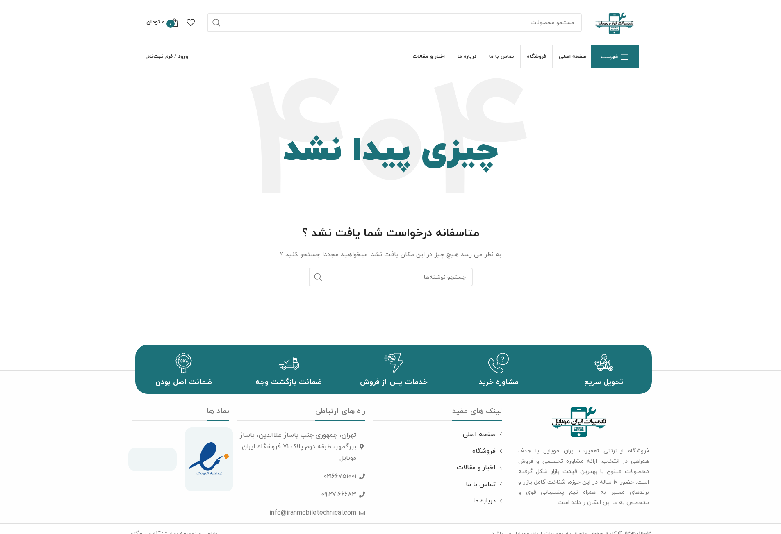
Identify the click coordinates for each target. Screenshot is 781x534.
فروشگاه (484, 451)
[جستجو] (216, 22)
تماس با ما (481, 484)
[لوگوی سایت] (614, 22)
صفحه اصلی (479, 434)
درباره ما (484, 500)
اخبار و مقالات (476, 467)
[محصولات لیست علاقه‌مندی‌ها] (190, 22)
